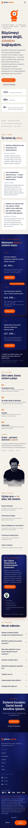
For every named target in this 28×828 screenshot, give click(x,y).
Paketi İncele (9, 277)
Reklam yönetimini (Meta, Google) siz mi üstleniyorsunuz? (12, 634)
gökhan (9, 2)
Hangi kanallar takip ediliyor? (11, 680)
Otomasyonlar (4, 756)
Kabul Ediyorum (20, 822)
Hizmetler (3, 753)
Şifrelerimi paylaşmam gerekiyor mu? (12, 667)
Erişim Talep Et (10, 587)
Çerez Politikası (4, 813)
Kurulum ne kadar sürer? (9, 660)
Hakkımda (3, 759)
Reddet (7, 822)
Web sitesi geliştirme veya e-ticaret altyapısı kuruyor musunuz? (11, 651)
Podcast (3, 763)
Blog (2, 766)
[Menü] (25, 2)
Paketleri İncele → (8, 80)
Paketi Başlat (14, 721)
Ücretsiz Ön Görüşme (9, 84)
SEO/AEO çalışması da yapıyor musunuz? (11, 642)
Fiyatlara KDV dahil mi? (9, 686)
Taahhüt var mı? (6, 674)
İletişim (3, 769)
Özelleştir (14, 817)
